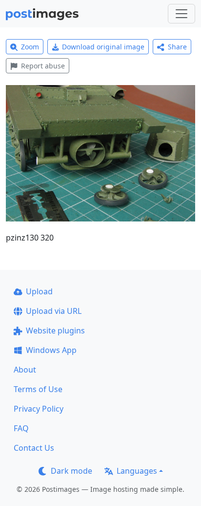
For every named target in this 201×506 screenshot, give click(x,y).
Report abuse (43, 65)
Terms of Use (38, 389)
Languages (137, 470)
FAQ (21, 428)
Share (177, 46)
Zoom (30, 46)
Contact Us (34, 447)
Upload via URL (53, 311)
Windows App (51, 350)
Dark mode (71, 470)
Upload (39, 291)
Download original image (103, 46)
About (25, 369)
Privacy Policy (38, 408)
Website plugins (55, 330)
